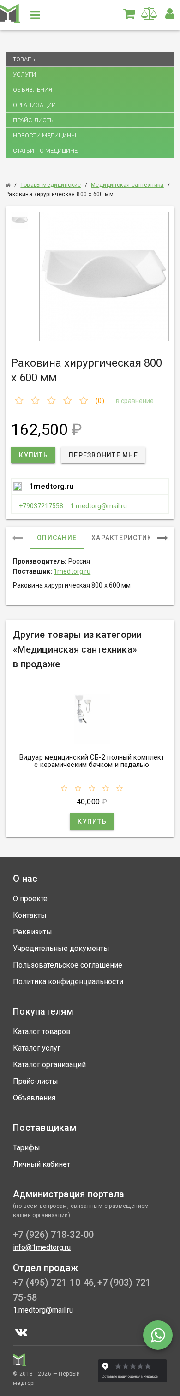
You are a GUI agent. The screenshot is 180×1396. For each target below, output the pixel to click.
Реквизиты (32, 931)
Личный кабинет (41, 1164)
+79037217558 (41, 506)
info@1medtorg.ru (42, 1247)
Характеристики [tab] (124, 537)
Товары (24, 59)
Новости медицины (44, 135)
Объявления (32, 89)
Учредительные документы (61, 948)
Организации (34, 104)
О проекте (30, 898)
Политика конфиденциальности (68, 981)
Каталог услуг (36, 1048)
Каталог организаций (49, 1064)
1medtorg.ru (51, 486)
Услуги (24, 74)
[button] (170, 14)
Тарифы (26, 1147)
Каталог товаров (42, 1031)
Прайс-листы (34, 120)
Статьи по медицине (45, 150)
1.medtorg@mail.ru (99, 506)
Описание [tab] (57, 537)
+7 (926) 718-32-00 (53, 1234)
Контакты (30, 915)
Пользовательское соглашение (67, 965)
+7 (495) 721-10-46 (53, 1282)
